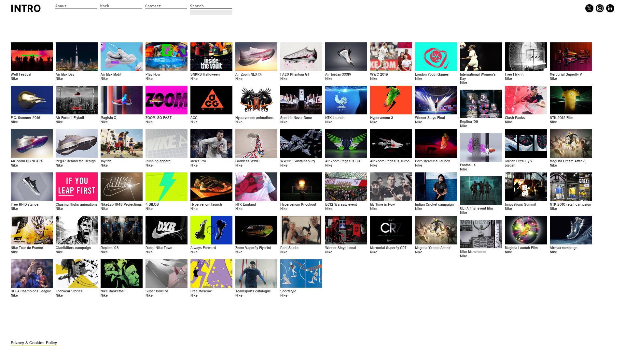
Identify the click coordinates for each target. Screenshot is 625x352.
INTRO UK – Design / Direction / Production (26, 8)
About (61, 6)
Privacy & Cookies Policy (34, 342)
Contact (153, 6)
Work (104, 6)
